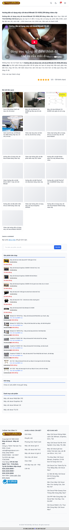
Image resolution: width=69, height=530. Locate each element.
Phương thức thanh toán (33, 442)
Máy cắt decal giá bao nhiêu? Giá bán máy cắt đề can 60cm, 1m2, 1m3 (56, 451)
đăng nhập (12, 240)
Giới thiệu (28, 434)
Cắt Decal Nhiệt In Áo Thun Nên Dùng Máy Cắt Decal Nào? (56, 507)
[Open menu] (65, 3)
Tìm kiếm (57, 247)
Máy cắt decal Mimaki (11, 405)
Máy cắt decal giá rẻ (32, 446)
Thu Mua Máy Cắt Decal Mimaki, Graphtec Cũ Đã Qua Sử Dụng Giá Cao (55, 459)
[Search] (51, 3)
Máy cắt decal (7, 441)
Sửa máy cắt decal (31, 457)
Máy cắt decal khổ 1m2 (33, 449)
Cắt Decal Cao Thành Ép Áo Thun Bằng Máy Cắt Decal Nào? (56, 468)
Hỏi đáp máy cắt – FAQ (32, 465)
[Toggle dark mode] (56, 3)
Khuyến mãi (29, 438)
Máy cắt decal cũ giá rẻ (33, 453)
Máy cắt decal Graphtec (12, 401)
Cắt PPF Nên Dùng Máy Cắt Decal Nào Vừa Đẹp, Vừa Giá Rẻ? (56, 499)
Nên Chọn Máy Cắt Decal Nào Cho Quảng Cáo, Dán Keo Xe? (56, 484)
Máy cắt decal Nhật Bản (12, 398)
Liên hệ (27, 468)
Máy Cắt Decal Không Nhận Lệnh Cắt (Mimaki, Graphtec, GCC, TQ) (57, 436)
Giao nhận (28, 461)
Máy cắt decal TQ (10, 410)
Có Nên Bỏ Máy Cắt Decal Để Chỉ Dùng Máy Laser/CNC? (56, 476)
